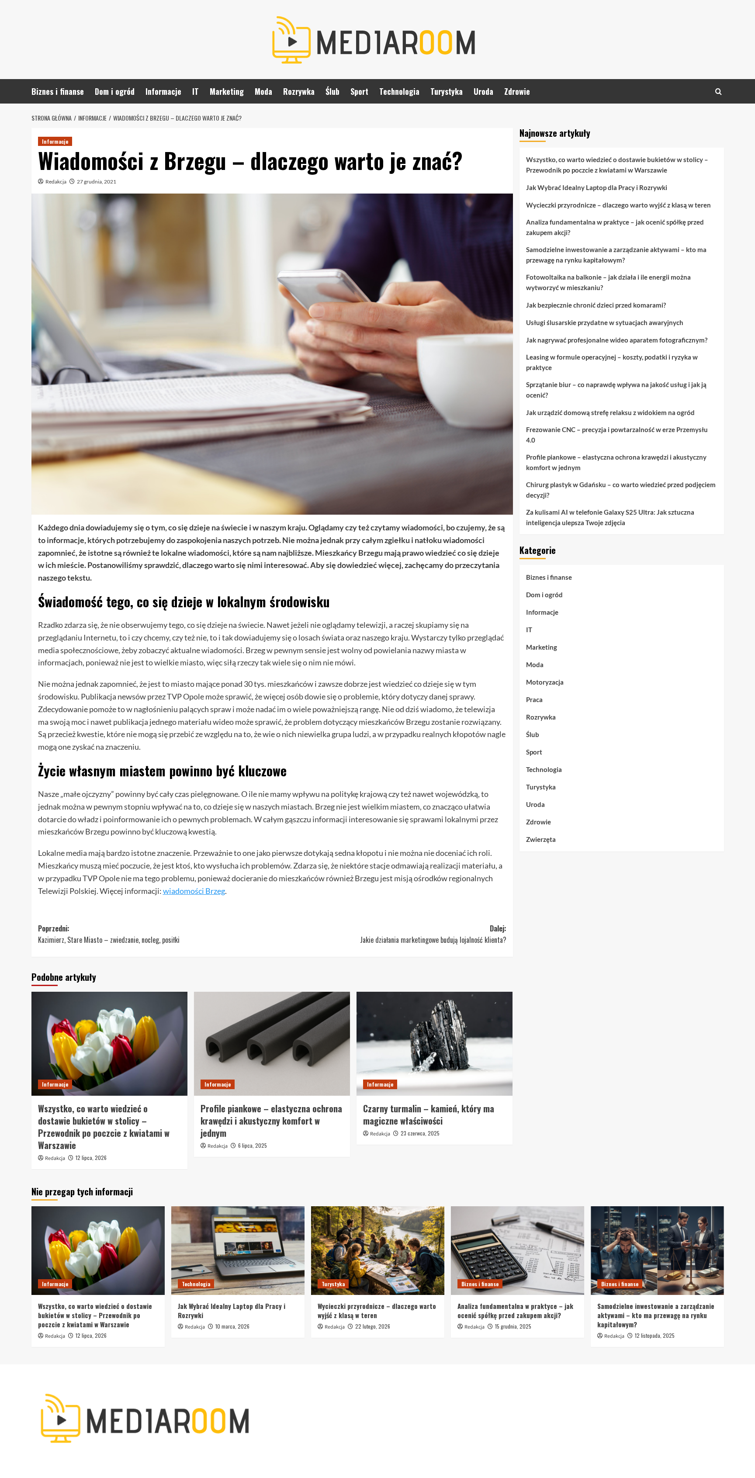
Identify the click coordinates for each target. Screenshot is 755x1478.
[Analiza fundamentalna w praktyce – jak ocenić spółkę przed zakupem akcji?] (517, 1250)
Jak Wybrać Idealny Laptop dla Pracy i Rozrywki (596, 187)
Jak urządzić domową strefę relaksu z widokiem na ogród (610, 412)
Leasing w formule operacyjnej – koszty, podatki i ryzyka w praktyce (612, 362)
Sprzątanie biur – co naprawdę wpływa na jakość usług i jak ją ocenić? (616, 390)
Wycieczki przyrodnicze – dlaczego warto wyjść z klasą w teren (618, 205)
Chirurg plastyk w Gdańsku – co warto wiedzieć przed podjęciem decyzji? (621, 490)
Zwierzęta (541, 839)
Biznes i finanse (57, 91)
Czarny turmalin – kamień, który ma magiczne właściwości (428, 1114)
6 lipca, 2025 (252, 1145)
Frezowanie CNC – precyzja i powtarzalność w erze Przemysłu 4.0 (617, 435)
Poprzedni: (109, 934)
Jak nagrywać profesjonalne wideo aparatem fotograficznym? (616, 340)
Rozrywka (299, 91)
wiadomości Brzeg (194, 891)
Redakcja (55, 181)
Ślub (332, 91)
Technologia (399, 91)
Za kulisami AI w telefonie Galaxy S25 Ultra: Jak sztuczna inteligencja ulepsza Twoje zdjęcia (610, 517)
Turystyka (446, 91)
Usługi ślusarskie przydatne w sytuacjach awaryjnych (604, 322)
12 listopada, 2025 (655, 1335)
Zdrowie (517, 91)
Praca (534, 699)
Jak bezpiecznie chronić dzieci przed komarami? (596, 305)
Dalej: (433, 934)
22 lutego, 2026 (372, 1326)
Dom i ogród (115, 91)
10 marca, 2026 (232, 1326)
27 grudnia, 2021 (96, 181)
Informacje (163, 91)
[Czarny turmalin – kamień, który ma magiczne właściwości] (435, 1044)
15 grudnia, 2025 (513, 1326)
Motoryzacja (545, 682)
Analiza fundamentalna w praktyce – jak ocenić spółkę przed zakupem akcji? (615, 227)
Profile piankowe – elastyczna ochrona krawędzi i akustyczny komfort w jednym (271, 1120)
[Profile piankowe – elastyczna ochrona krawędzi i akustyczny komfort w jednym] (272, 1044)
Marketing (227, 91)
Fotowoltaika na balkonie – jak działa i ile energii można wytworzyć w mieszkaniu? (608, 282)
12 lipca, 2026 (91, 1157)
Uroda (483, 91)
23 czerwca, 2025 (420, 1133)
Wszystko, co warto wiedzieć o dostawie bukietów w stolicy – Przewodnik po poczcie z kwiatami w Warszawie (104, 1127)
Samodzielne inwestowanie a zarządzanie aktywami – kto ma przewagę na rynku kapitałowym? (616, 255)
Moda (263, 91)
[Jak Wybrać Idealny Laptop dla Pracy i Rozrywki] (238, 1250)
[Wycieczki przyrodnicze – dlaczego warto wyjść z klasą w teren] (377, 1250)
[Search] (718, 91)
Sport (359, 91)
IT (195, 91)
